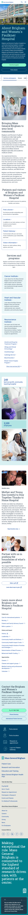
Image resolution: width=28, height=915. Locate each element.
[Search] (22, 2)
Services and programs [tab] (10, 78)
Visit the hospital (14, 65)
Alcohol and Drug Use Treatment (10, 343)
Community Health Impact (12, 642)
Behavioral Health (10, 653)
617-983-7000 (15, 710)
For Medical (9, 801)
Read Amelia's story (13, 529)
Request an (9, 792)
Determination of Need (11, 650)
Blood (9, 358)
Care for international (11, 617)
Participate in (9, 795)
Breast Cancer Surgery (11, 362)
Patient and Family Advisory (12, 623)
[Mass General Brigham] (7, 2)
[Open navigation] (25, 2)
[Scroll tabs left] (1, 78)
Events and (7, 798)
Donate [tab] (20, 78)
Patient (6, 764)
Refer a (6, 626)
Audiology (9, 355)
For (6, 825)
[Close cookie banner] (22, 900)
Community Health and (11, 639)
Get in (5, 789)
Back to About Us (7, 6)
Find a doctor (14, 70)
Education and (10, 771)
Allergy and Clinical (10, 348)
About (4, 810)
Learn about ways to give (13, 587)
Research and (11, 767)
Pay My (5, 786)
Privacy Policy (13, 911)
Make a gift (13, 583)
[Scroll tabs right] (27, 78)
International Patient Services (14, 718)
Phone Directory (14, 714)
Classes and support (10, 663)
